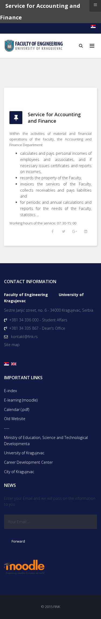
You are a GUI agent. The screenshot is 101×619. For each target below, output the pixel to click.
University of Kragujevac (24, 452)
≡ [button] (95, 4)
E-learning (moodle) (20, 400)
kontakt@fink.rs (24, 336)
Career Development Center (28, 462)
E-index (10, 390)
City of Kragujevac (19, 471)
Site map (12, 344)
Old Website (14, 418)
